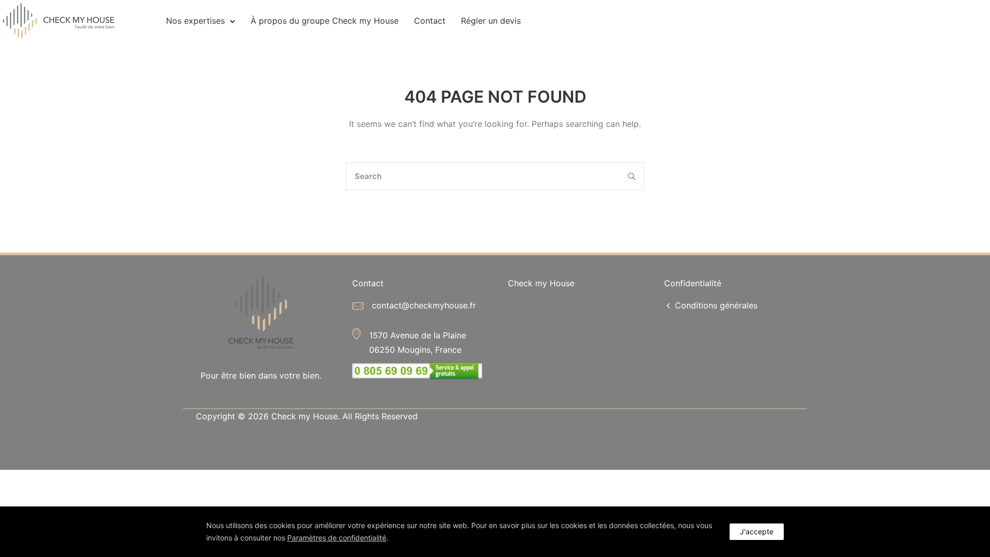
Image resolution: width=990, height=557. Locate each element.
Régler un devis (491, 20)
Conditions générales (716, 305)
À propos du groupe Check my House (325, 20)
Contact (430, 20)
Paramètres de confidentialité (336, 537)
